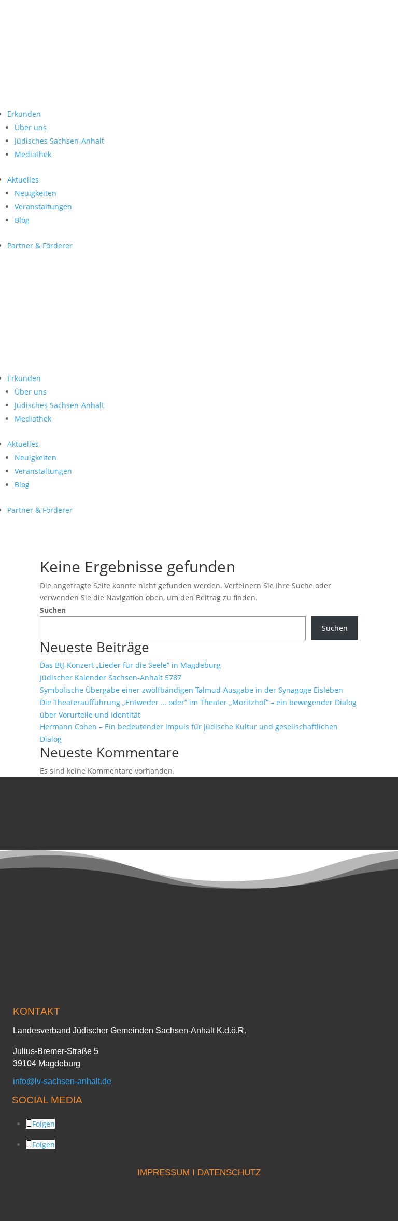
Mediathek (33, 154)
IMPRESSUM (163, 1172)
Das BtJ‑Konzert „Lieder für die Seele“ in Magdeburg (130, 665)
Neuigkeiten (35, 193)
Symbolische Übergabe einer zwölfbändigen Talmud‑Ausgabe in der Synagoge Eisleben (191, 690)
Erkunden (24, 114)
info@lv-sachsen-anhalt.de (62, 1081)
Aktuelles (23, 180)
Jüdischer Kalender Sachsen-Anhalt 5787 (110, 677)
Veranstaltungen (43, 207)
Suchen (53, 610)
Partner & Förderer (40, 245)
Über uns (31, 127)
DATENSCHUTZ (229, 1172)
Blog (22, 220)
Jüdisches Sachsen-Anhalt (59, 141)
